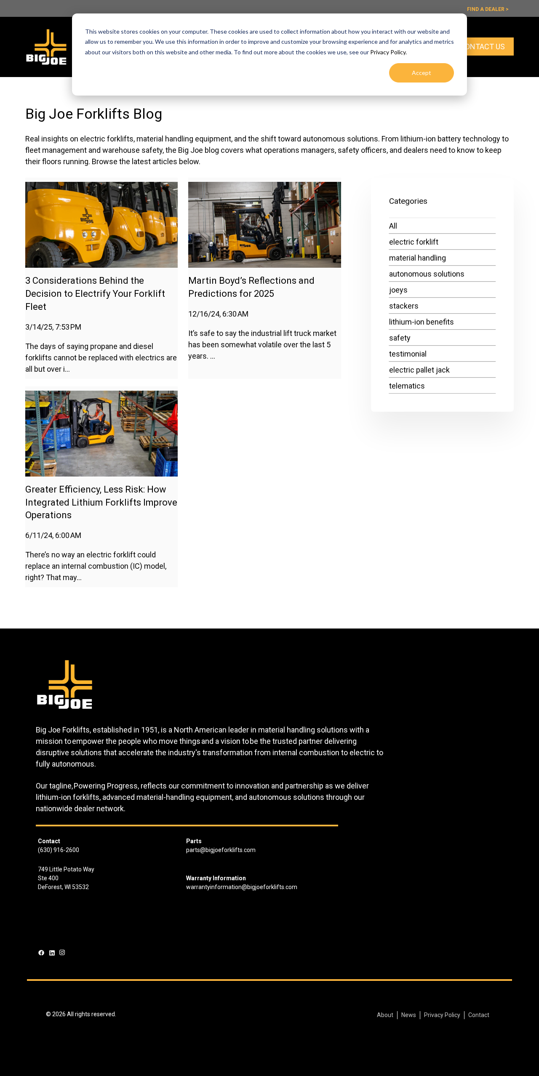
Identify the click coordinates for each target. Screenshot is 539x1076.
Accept (421, 72)
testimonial (408, 353)
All (393, 225)
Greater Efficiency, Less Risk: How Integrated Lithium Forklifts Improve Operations (101, 502)
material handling (417, 257)
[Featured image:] (101, 265)
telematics (407, 385)
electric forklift (413, 241)
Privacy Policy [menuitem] (442, 1015)
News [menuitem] (408, 1015)
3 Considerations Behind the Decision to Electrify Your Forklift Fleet (95, 293)
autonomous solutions (426, 273)
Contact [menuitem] (478, 1015)
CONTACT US (482, 46)
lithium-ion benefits (421, 321)
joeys (398, 289)
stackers (404, 305)
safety (400, 337)
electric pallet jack (419, 369)
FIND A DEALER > (488, 9)
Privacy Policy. (388, 52)
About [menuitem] (385, 1015)
